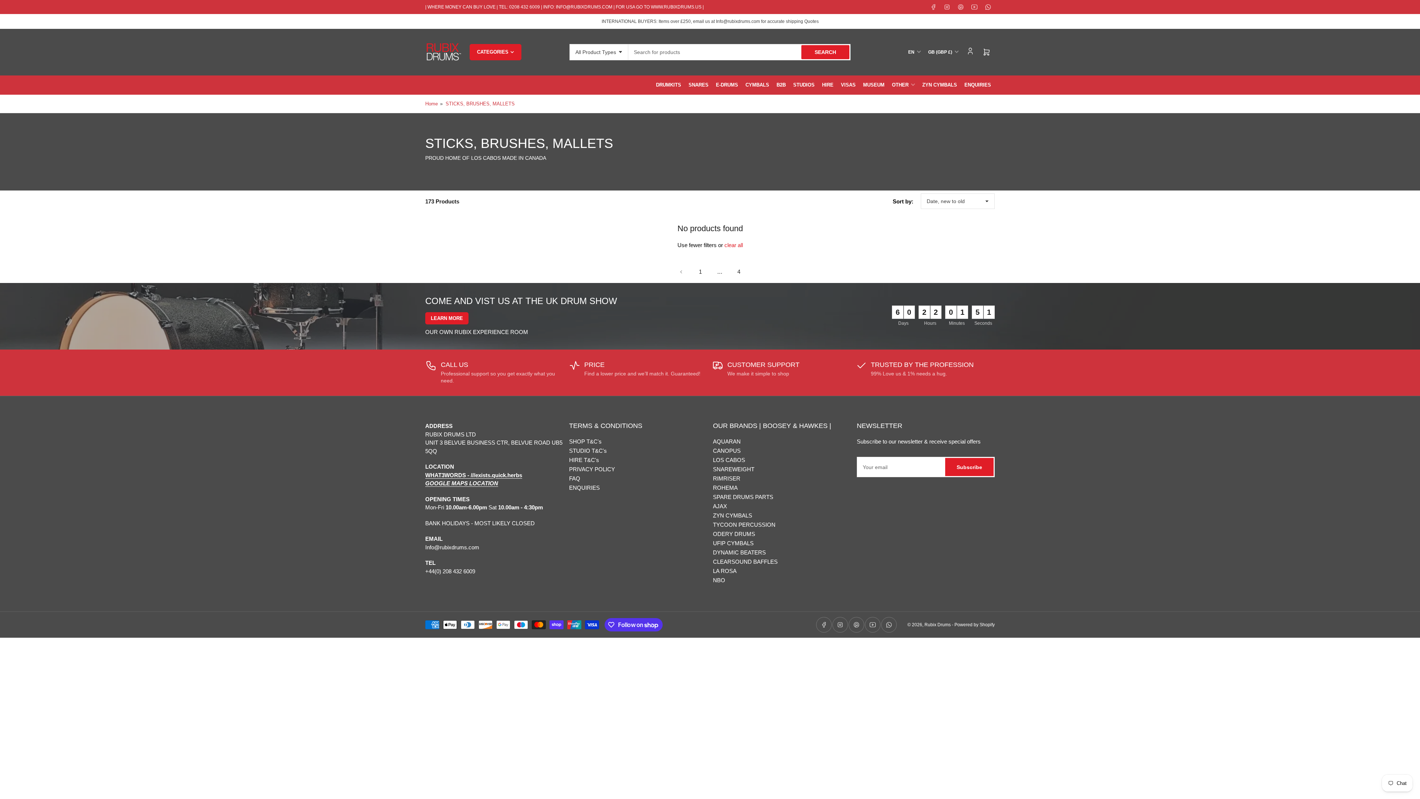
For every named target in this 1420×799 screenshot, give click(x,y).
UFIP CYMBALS (733, 543)
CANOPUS (727, 451)
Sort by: (903, 201)
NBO (719, 580)
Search (825, 52)
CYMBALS (757, 85)
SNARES (699, 85)
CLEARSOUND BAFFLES (745, 562)
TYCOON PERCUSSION (744, 525)
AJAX (720, 506)
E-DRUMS (727, 85)
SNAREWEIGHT (733, 469)
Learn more (447, 318)
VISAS (848, 85)
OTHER (900, 85)
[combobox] (739, 52)
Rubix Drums (937, 624)
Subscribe (969, 467)
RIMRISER (726, 478)
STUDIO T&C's (588, 451)
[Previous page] (681, 272)
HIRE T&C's (584, 460)
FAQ (574, 478)
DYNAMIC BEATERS (739, 552)
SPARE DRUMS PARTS (743, 497)
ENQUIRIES (977, 85)
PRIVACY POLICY (592, 469)
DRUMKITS (668, 85)
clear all (733, 245)
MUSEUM (874, 85)
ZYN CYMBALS (939, 85)
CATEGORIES (492, 52)
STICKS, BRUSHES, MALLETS (480, 104)
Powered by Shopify (974, 624)
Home (431, 104)
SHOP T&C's (585, 441)
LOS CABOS (729, 460)
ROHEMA (725, 488)
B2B (781, 85)
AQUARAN (727, 441)
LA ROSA (725, 571)
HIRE (828, 85)
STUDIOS (804, 85)
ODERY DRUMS (734, 534)
